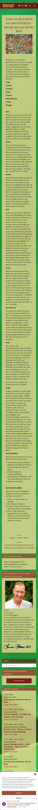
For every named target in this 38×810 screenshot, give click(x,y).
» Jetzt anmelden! (11, 704)
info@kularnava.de (15, 567)
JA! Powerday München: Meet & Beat (17, 700)
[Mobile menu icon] (34, 5)
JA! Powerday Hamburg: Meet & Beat (17, 762)
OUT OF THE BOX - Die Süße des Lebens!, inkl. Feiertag (17, 715)
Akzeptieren (19, 793)
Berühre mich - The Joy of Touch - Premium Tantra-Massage (18, 730)
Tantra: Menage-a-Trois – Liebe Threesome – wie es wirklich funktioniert (17, 746)
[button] (35, 774)
